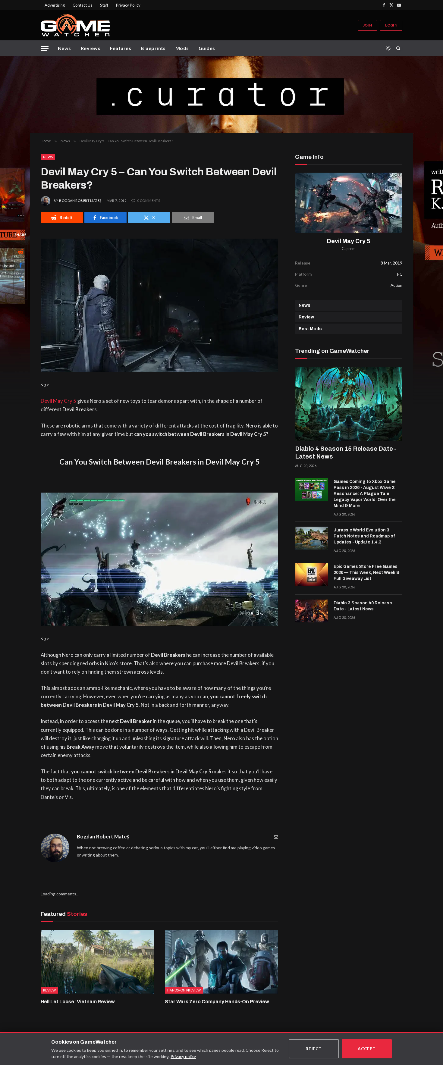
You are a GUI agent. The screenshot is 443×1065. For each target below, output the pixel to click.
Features (120, 48)
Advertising (55, 5)
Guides (207, 48)
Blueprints (153, 48)
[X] (20, 279)
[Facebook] (20, 265)
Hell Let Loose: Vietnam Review (78, 1001)
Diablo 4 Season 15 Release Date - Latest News (345, 452)
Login (391, 25)
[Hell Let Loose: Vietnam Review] (97, 962)
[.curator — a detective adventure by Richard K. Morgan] (221, 94)
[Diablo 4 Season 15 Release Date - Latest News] (348, 404)
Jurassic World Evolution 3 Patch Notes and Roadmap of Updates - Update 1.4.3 (364, 536)
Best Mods (310, 329)
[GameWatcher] (75, 25)
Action (396, 285)
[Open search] (399, 48)
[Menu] (45, 48)
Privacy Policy (128, 5)
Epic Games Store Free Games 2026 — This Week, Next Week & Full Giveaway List (367, 572)
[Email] (20, 292)
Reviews (90, 48)
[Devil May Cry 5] (348, 203)
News (64, 48)
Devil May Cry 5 (58, 401)
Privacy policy (183, 1056)
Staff (104, 5)
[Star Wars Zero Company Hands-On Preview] (221, 962)
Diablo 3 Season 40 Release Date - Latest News (363, 606)
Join (367, 25)
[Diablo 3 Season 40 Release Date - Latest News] (311, 611)
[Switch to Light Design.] (388, 48)
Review (306, 317)
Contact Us (82, 5)
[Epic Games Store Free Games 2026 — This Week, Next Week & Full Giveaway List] (311, 574)
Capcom (349, 248)
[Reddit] (20, 252)
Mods (182, 48)
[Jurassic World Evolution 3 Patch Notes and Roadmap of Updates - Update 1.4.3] (311, 538)
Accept (367, 1048)
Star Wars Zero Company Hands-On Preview (217, 1001)
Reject (314, 1048)
